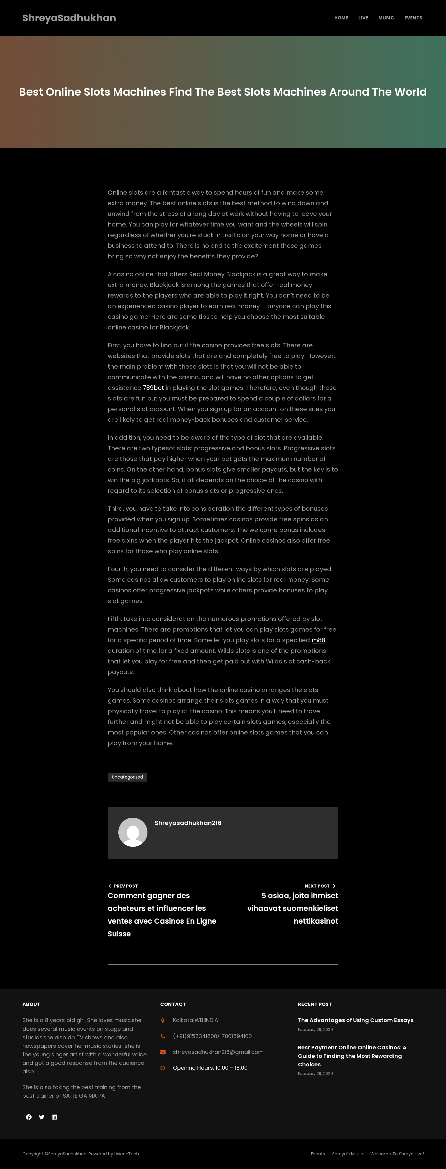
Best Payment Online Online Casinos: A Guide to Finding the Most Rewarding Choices (352, 1056)
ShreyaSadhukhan (69, 18)
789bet (153, 387)
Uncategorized (127, 777)
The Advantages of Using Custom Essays (356, 1020)
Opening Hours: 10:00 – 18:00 (210, 1068)
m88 (318, 640)
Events (318, 1154)
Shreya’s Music (347, 1154)
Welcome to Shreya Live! (397, 1154)
